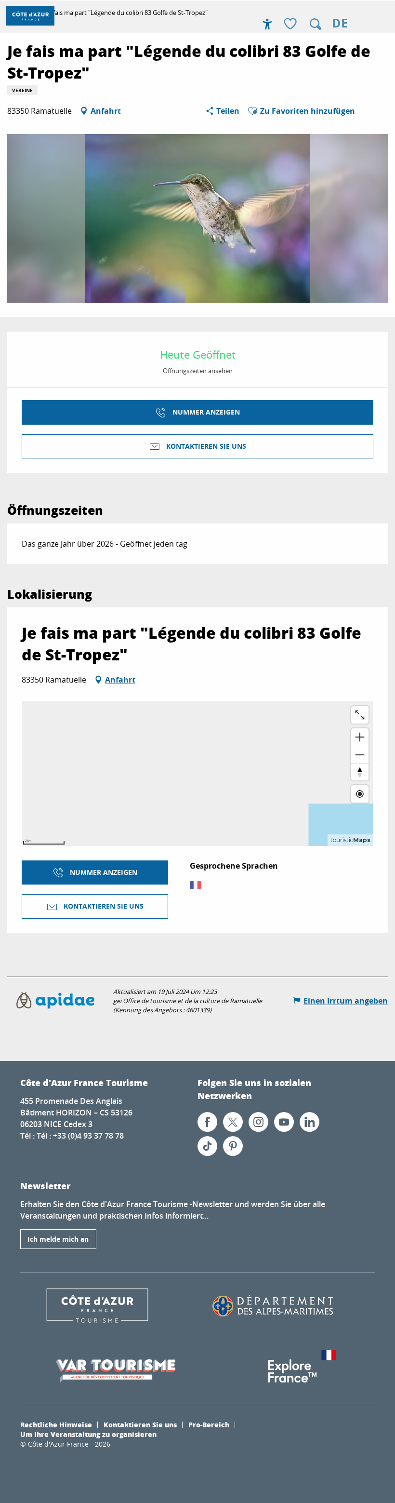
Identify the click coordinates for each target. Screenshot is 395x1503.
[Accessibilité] (267, 24)
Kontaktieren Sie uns (140, 1424)
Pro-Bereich (208, 1424)
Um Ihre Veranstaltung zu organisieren (88, 1434)
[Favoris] (291, 24)
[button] (315, 24)
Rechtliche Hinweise (56, 1424)
